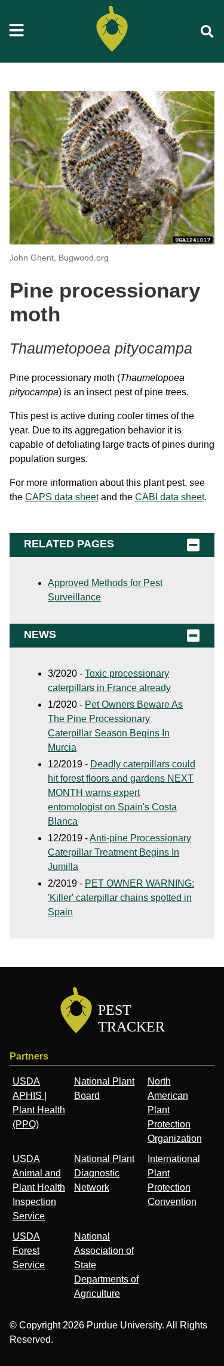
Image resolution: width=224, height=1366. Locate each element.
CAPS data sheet (62, 497)
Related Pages (69, 544)
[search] (207, 32)
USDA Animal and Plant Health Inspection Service (39, 1187)
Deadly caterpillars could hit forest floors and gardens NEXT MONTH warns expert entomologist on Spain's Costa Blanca (121, 792)
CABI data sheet (169, 497)
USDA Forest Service (29, 1250)
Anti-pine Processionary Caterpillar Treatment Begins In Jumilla (119, 852)
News (40, 634)
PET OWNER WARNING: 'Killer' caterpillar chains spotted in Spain (121, 897)
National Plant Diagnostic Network (104, 1173)
